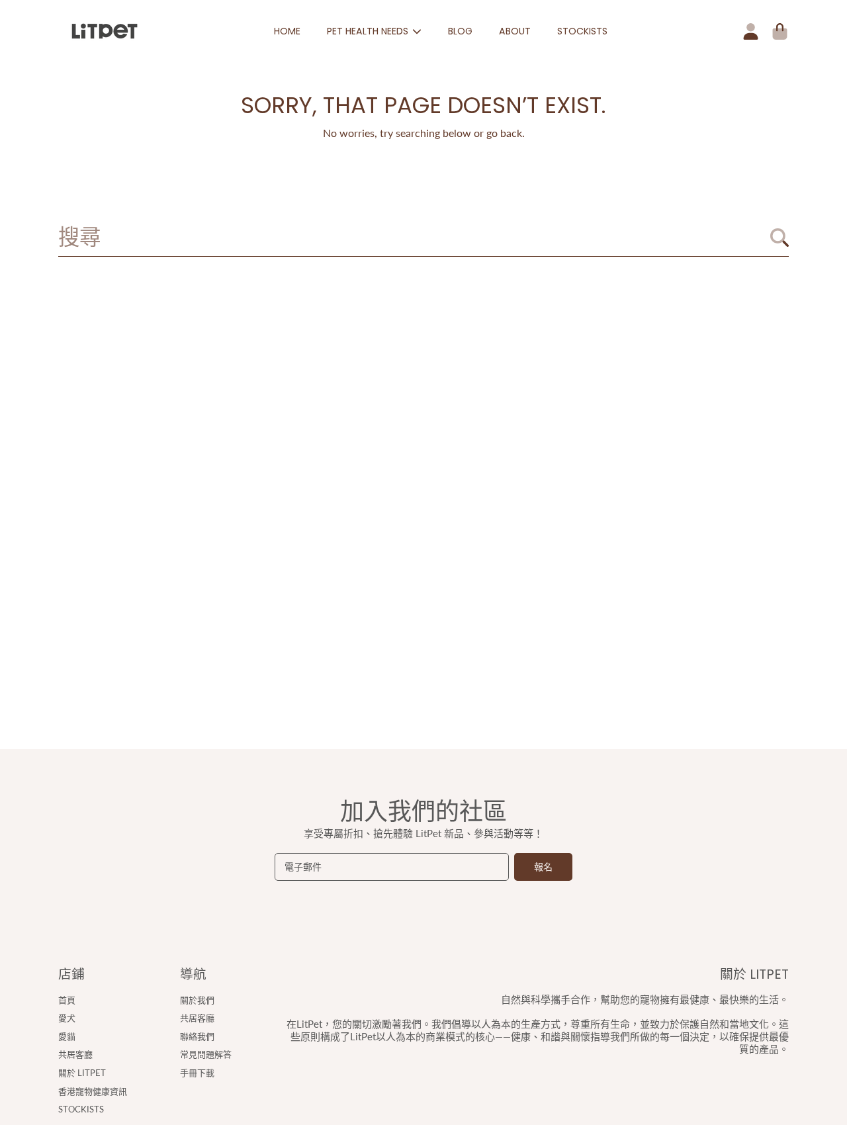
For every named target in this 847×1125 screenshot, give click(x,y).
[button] (779, 31)
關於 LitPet (82, 1072)
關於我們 (197, 1000)
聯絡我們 (197, 1036)
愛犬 (66, 1017)
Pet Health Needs (369, 31)
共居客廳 (75, 1054)
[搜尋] (779, 237)
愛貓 (66, 1036)
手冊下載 (197, 1072)
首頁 (66, 1000)
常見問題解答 (206, 1054)
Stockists (81, 1109)
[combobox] (423, 237)
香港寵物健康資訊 (92, 1091)
